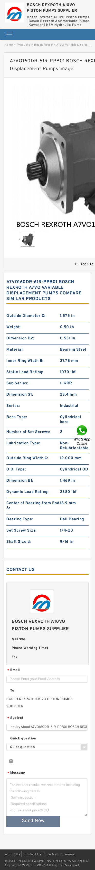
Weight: (13, 327)
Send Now (33, 821)
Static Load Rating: (24, 372)
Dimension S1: (19, 394)
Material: (15, 349)
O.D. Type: (16, 469)
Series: (13, 405)
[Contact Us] (82, 435)
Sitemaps (68, 854)
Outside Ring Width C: (27, 458)
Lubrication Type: (23, 443)
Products (23, 45)
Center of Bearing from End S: (32, 506)
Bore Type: (16, 417)
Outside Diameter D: (26, 315)
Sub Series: (17, 383)
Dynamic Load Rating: (27, 492)
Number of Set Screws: (28, 432)
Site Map (51, 854)
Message (16, 773)
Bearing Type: (19, 519)
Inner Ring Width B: (25, 360)
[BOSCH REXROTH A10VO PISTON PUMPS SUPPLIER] (14, 11)
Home (9, 45)
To (12, 691)
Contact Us (32, 854)
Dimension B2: (20, 338)
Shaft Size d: (18, 541)
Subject (15, 718)
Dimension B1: (19, 480)
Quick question (23, 738)
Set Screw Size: (21, 530)
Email (13, 670)
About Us (12, 854)
